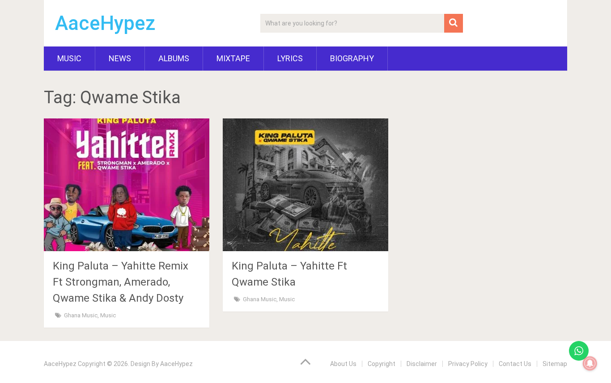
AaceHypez (105, 23)
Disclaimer (422, 363)
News (120, 58)
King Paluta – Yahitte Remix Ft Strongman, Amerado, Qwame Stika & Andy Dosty (120, 282)
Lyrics (290, 58)
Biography (352, 58)
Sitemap (555, 363)
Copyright (381, 363)
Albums (173, 58)
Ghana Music (81, 315)
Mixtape (233, 58)
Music (69, 58)
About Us (343, 363)
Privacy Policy (468, 363)
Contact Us (515, 363)
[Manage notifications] (590, 363)
